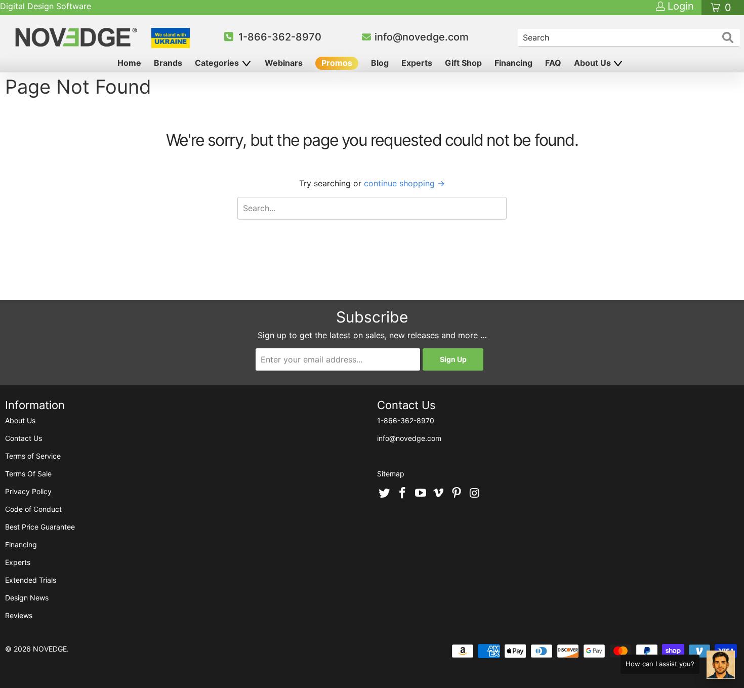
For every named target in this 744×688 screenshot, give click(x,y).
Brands (168, 63)
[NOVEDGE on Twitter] (384, 494)
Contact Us (23, 438)
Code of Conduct (33, 509)
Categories (218, 63)
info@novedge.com (422, 37)
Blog (380, 63)
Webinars (284, 63)
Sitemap (390, 473)
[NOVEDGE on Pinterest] (457, 494)
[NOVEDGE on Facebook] (402, 494)
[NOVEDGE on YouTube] (420, 494)
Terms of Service (33, 456)
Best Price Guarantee (40, 526)
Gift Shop (463, 63)
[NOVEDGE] (77, 37)
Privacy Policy (28, 491)
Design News (27, 597)
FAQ (553, 63)
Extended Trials (30, 580)
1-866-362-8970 (279, 37)
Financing (513, 63)
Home (129, 63)
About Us (593, 63)
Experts (416, 63)
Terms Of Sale (28, 473)
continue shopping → (404, 183)
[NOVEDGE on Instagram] (474, 494)
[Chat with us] (721, 665)
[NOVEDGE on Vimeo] (438, 494)
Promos (336, 63)
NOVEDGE (50, 648)
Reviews (18, 615)
